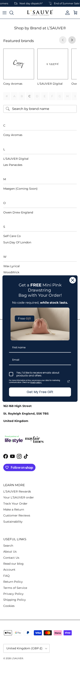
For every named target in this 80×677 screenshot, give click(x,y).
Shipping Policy (14, 600)
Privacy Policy (13, 594)
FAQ (6, 576)
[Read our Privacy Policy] (68, 381)
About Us (10, 551)
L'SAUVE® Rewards (17, 491)
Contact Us (11, 558)
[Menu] (4, 12)
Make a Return (13, 509)
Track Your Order (15, 503)
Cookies (9, 606)
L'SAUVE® (17, 658)
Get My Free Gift (40, 392)
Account (9, 569)
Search (8, 545)
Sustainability (13, 521)
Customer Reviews (16, 515)
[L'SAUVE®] (40, 13)
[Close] (73, 280)
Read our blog (13, 563)
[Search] (13, 12)
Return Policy (13, 582)
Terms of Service (15, 588)
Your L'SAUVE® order (18, 497)
